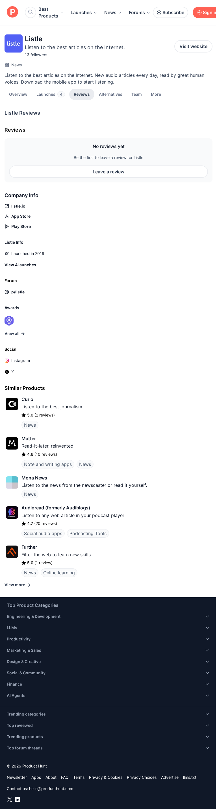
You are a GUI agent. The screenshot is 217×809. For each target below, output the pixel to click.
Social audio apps (43, 533)
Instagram (20, 360)
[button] (156, 94)
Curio (27, 399)
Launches (81, 12)
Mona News (34, 478)
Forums (137, 12)
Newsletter (17, 777)
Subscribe (173, 12)
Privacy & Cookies (105, 777)
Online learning (59, 572)
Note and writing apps (48, 464)
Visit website (193, 46)
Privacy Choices (142, 777)
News (110, 12)
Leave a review (108, 172)
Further (29, 547)
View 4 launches (20, 264)
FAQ (65, 777)
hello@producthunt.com (51, 788)
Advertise (170, 777)
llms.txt (189, 777)
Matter (28, 438)
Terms (78, 777)
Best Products (48, 12)
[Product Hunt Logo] (12, 12)
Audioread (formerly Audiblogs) (55, 508)
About (51, 777)
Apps (36, 777)
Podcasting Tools (88, 533)
